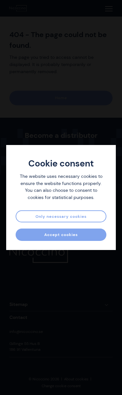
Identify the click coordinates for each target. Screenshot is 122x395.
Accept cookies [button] (61, 234)
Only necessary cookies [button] (61, 216)
